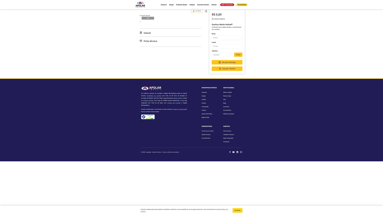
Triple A (204, 110)
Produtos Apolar (181, 5)
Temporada (205, 106)
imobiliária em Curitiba (154, 95)
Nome (214, 34)
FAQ (224, 99)
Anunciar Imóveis (203, 5)
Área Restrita (227, 110)
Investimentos (206, 138)
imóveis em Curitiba (173, 103)
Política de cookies (228, 114)
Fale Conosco (227, 131)
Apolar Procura (206, 134)
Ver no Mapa (198, 11)
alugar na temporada (180, 109)
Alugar (171, 5)
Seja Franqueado (227, 5)
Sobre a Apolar (227, 92)
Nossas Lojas (227, 96)
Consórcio (226, 106)
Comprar (164, 5)
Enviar (238, 55)
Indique (192, 5)
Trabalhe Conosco (228, 134)
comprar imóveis (148, 100)
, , (140, 21)
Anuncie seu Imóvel (207, 131)
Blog (224, 103)
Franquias (226, 141)
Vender (204, 99)
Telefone (215, 51)
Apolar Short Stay (207, 114)
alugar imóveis (177, 98)
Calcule (214, 5)
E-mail (214, 42)
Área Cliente (242, 5)
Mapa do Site (205, 117)
